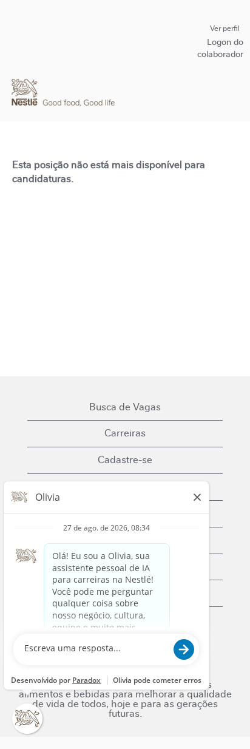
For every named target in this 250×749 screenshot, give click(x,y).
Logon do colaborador (220, 47)
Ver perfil (225, 28)
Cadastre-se (125, 459)
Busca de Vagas (125, 407)
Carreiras (125, 433)
